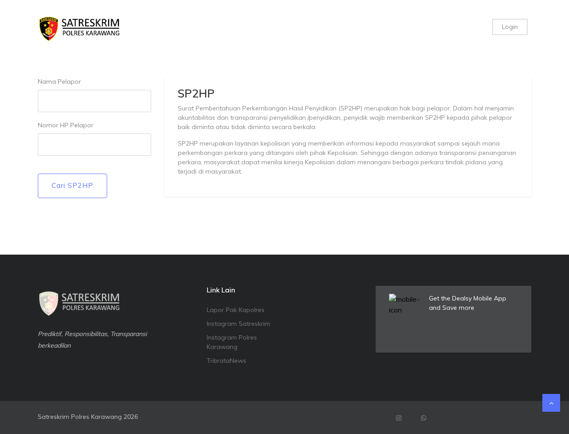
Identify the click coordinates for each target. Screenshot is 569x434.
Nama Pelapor (59, 81)
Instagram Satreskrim (238, 324)
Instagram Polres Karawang (232, 342)
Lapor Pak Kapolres (235, 310)
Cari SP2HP (72, 185)
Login (510, 27)
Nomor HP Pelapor (65, 125)
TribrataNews (226, 361)
